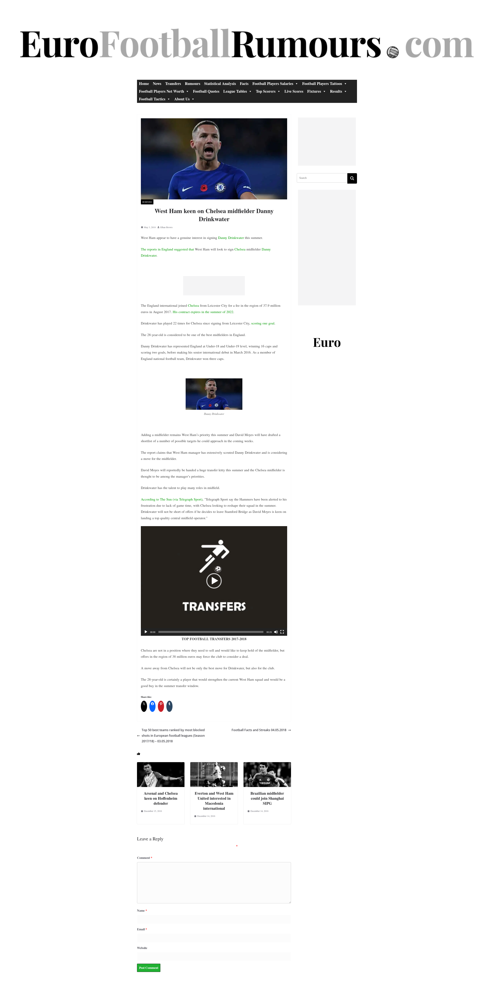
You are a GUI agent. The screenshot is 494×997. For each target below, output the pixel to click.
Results (336, 91)
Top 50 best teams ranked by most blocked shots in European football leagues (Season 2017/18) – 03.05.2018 (173, 735)
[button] (214, 581)
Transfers (173, 83)
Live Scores (293, 91)
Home (144, 83)
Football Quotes (206, 91)
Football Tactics (152, 99)
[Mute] (276, 632)
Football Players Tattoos (322, 83)
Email (142, 929)
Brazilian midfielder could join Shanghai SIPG (267, 798)
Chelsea (239, 249)
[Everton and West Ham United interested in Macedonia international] (214, 765)
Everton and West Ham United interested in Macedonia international (214, 800)
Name (142, 910)
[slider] (210, 632)
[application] (214, 581)
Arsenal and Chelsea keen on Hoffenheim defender (161, 798)
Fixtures (314, 91)
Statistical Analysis (220, 83)
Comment (144, 857)
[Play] (146, 632)
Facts (244, 83)
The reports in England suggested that (167, 249)
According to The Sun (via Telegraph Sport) (171, 499)
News (157, 83)
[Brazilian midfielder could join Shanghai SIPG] (267, 765)
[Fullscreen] (282, 632)
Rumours (192, 83)
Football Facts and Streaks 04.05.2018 (259, 730)
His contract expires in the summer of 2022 (203, 311)
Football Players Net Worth (161, 91)
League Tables (235, 91)
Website (142, 948)
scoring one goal (262, 323)
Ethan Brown (166, 227)
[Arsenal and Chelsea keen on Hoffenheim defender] (160, 765)
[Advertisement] (214, 285)
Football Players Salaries (272, 83)
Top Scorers (266, 91)
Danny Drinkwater (231, 237)
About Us (182, 99)
